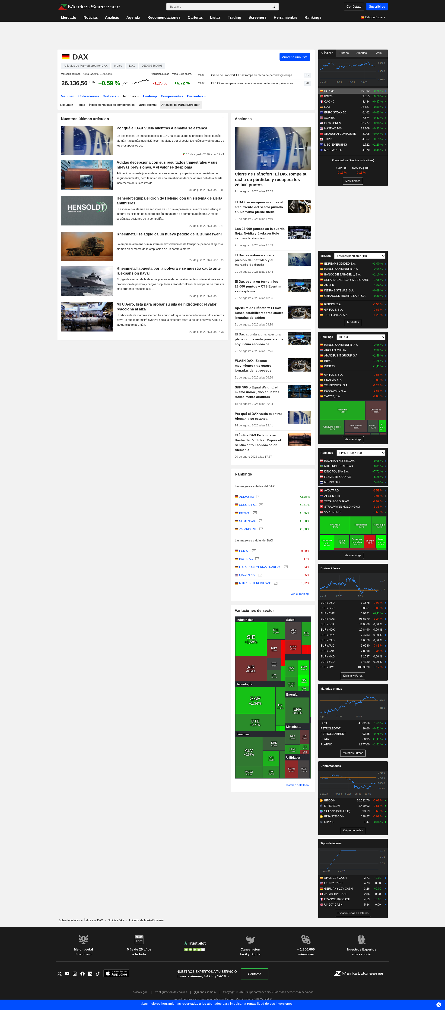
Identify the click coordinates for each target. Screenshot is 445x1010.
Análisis (112, 17)
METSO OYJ (332, 482)
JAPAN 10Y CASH (335, 894)
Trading (234, 17)
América (361, 53)
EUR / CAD (328, 640)
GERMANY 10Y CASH (338, 888)
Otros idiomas (148, 104)
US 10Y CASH (333, 883)
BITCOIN (329, 800)
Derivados (195, 96)
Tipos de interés (331, 843)
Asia (379, 53)
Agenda (133, 17)
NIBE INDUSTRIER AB (338, 466)
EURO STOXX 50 (335, 112)
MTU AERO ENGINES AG (255, 583)
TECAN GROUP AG (336, 501)
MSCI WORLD (333, 150)
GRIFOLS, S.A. (333, 309)
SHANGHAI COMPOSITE (340, 133)
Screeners (257, 17)
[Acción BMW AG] (254, 513)
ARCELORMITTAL (335, 350)
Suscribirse (377, 6)
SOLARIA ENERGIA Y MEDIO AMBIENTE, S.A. (347, 279)
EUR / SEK (327, 624)
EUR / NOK (328, 629)
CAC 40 (329, 101)
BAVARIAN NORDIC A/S (339, 461)
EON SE (244, 551)
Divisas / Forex (330, 568)
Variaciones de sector (254, 611)
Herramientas (285, 17)
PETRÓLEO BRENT (333, 733)
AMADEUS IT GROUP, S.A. (341, 355)
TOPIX (328, 139)
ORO (324, 723)
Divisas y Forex (352, 675)
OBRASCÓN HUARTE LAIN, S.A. (345, 295)
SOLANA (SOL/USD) (337, 811)
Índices (328, 53)
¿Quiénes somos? (205, 992)
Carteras (195, 17)
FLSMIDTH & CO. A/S (337, 476)
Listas (215, 17)
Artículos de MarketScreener (180, 104)
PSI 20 (328, 96)
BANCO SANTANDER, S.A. (341, 269)
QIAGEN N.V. (247, 575)
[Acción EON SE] (253, 551)
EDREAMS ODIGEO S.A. (340, 263)
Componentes (172, 96)
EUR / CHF (327, 613)
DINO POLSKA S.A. (336, 471)
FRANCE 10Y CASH (337, 899)
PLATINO (326, 744)
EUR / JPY (327, 667)
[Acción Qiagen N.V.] (259, 575)
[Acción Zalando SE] (260, 529)
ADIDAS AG (246, 496)
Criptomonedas (331, 766)
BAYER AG (246, 559)
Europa (344, 53)
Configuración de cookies (171, 992)
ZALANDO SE (248, 529)
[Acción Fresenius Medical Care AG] (285, 567)
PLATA (325, 739)
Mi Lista (326, 255)
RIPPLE (329, 822)
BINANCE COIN (334, 816)
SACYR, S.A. (332, 396)
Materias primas (331, 688)
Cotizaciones (88, 96)
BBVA (327, 361)
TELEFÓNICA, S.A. (336, 315)
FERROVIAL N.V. (335, 390)
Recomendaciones (164, 17)
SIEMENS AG (247, 521)
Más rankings (352, 439)
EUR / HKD (328, 656)
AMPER (329, 285)
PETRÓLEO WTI (331, 728)
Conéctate (354, 6)
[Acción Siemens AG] (259, 521)
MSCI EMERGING (335, 144)
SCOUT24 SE (248, 505)
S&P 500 (329, 117)
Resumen (67, 96)
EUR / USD (328, 602)
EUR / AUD (327, 645)
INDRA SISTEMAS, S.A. (339, 290)
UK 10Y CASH (333, 904)
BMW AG (244, 513)
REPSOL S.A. (332, 304)
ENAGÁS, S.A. (333, 380)
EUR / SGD (328, 661)
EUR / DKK (327, 635)
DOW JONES (332, 123)
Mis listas (353, 322)
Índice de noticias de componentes (112, 104)
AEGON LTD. (332, 496)
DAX (327, 107)
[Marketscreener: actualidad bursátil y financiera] (88, 6)
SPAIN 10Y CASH (335, 877)
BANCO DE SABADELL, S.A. (342, 274)
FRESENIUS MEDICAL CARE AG (260, 567)
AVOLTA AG (331, 490)
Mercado (68, 17)
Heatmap (150, 96)
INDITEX (329, 366)
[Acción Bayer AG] (256, 559)
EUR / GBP (327, 608)
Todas (81, 104)
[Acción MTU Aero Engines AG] (275, 583)
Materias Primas (353, 753)
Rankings (313, 17)
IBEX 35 (329, 91)
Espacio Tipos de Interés (353, 913)
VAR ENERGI (332, 512)
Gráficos (110, 96)
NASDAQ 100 (333, 128)
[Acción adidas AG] (257, 496)
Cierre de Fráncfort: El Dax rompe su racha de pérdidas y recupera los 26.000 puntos (253, 75)
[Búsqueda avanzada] (273, 6)
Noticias (90, 17)
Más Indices (352, 181)
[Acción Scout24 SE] (260, 505)
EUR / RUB (328, 618)
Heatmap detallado (297, 785)
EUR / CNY (328, 651)
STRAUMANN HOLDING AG (342, 506)
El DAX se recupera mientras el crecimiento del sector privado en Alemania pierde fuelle (253, 83)
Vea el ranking (300, 594)
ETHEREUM (332, 805)
